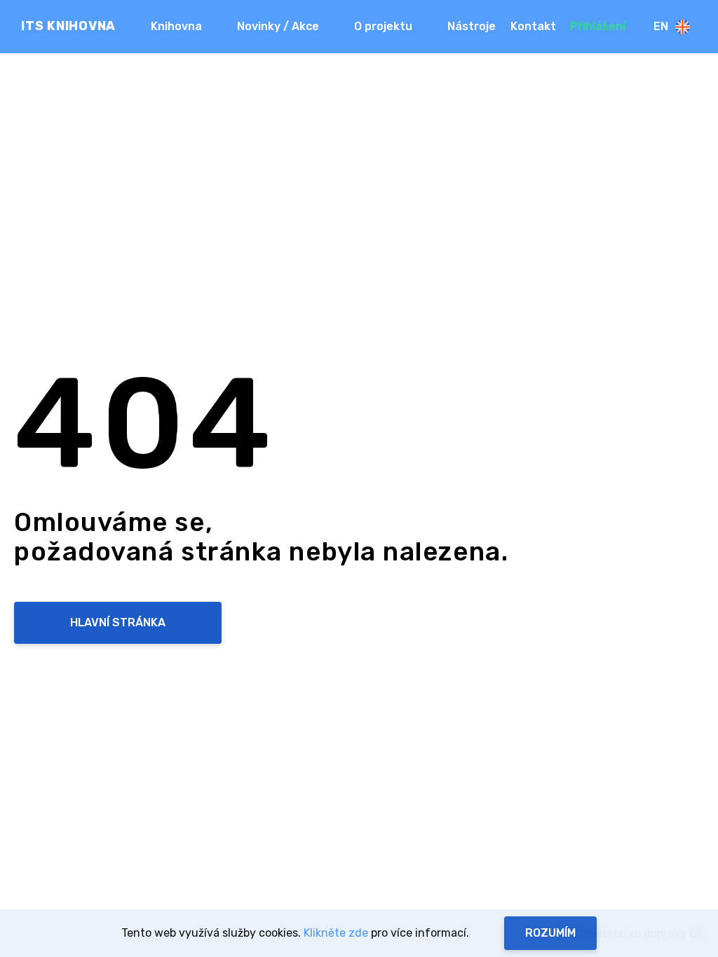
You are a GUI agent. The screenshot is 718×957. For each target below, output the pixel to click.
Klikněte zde (336, 932)
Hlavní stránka (117, 622)
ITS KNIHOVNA (68, 26)
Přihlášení (597, 26)
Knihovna (176, 26)
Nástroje (471, 26)
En (660, 26)
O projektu (383, 26)
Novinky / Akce (278, 26)
